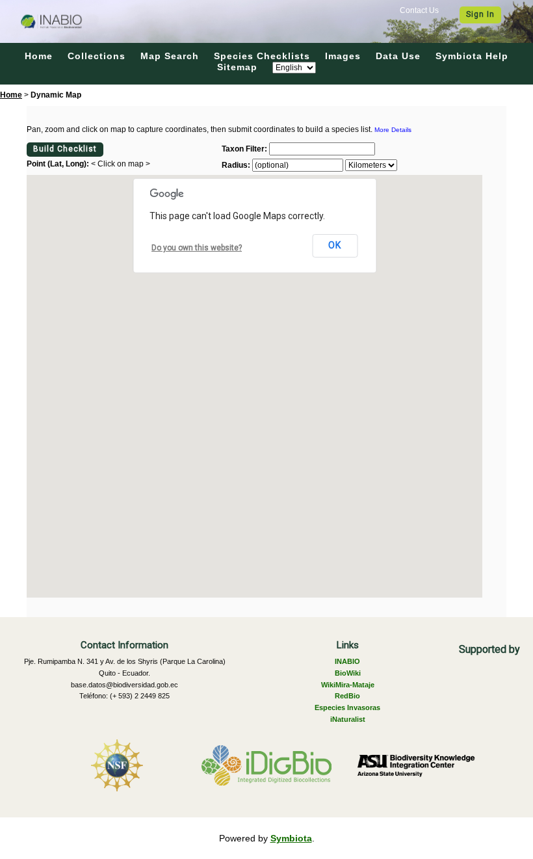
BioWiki (348, 673)
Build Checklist (65, 148)
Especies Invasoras (347, 707)
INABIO (347, 661)
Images (343, 56)
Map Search (169, 56)
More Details (392, 129)
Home (39, 56)
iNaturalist (347, 719)
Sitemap (237, 67)
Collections (96, 56)
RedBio (347, 696)
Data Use (398, 56)
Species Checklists (262, 56)
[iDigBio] (267, 765)
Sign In (480, 14)
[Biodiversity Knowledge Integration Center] (416, 765)
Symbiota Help (472, 56)
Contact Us (419, 10)
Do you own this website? (196, 247)
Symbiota (291, 838)
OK (334, 245)
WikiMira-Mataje (347, 685)
